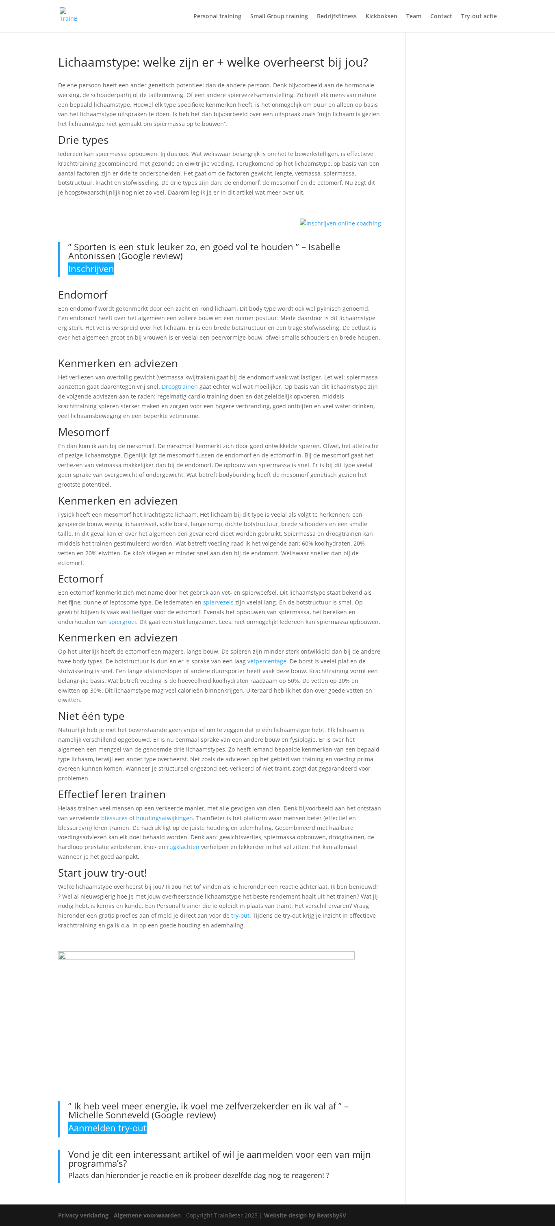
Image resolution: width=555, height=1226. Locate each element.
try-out (240, 915)
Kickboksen (381, 16)
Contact (441, 16)
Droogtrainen (180, 386)
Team (413, 16)
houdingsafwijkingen (164, 818)
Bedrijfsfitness (337, 16)
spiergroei (122, 622)
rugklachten (183, 847)
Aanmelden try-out (107, 1128)
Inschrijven (91, 268)
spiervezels (218, 602)
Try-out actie (479, 16)
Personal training (217, 16)
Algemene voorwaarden (147, 1215)
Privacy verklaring (83, 1215)
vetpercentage (266, 661)
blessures (114, 818)
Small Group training (279, 16)
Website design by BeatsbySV (305, 1215)
